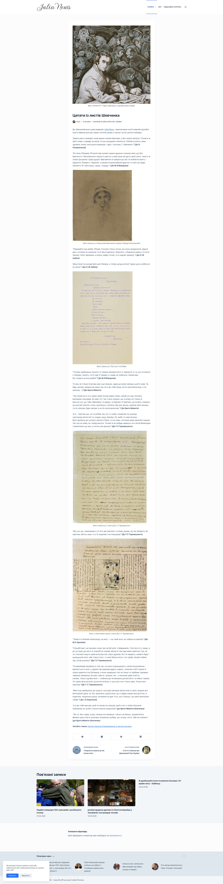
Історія (104, 122)
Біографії (96, 122)
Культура (111, 122)
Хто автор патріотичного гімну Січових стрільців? (171, 866)
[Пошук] (185, 7)
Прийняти (12, 875)
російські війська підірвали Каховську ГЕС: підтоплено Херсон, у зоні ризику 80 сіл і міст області (58, 866)
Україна (151, 7)
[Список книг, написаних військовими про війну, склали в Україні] (116, 866)
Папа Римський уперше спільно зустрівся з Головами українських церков (94, 866)
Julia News (109, 129)
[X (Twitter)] (102, 737)
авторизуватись (114, 835)
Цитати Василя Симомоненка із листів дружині (110, 726)
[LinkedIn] (140, 737)
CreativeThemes (77, 880)
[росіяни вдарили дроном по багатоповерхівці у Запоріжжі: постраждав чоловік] (111, 792)
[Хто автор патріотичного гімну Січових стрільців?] (155, 866)
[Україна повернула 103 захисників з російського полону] (60, 792)
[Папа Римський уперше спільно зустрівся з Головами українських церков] (78, 866)
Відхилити (26, 875)
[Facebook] (82, 737)
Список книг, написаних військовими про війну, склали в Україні (133, 867)
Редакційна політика (172, 7)
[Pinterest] (121, 737)
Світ (159, 7)
